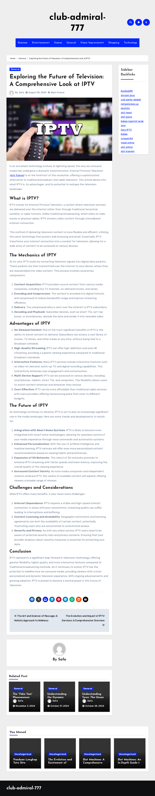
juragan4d (127, 138)
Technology (130, 43)
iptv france (17, 175)
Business (22, 43)
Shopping (113, 43)
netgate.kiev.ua (130, 104)
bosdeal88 (127, 91)
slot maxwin (128, 151)
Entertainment (41, 43)
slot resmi (126, 112)
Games (58, 43)
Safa (21, 92)
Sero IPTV (126, 129)
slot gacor (126, 116)
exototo (125, 108)
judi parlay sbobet (131, 99)
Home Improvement (92, 43)
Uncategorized (23, 754)
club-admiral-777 (24, 788)
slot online (127, 147)
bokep (124, 134)
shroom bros (128, 95)
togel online (127, 142)
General (71, 43)
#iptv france (57, 92)
